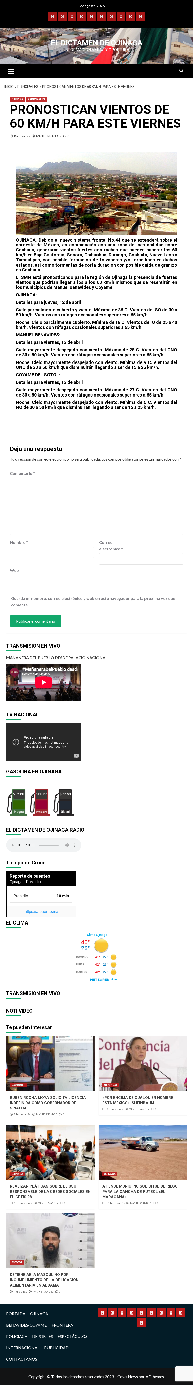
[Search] (181, 71)
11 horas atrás (23, 1203)
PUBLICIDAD (56, 1347)
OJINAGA (17, 99)
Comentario (22, 473)
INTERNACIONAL (22, 1347)
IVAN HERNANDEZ (48, 136)
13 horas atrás (115, 1203)
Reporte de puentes (30, 876)
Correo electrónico (111, 545)
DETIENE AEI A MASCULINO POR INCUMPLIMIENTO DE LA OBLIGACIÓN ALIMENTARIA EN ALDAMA (44, 1280)
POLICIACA (16, 1336)
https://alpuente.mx (41, 911)
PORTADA (15, 1313)
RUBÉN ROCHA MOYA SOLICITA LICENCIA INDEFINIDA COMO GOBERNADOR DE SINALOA (48, 1102)
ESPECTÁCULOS (72, 1336)
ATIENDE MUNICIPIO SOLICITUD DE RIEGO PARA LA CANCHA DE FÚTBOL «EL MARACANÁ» (140, 1191)
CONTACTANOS (21, 1359)
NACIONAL (18, 1085)
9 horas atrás (114, 1109)
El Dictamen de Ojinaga (96, 42)
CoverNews (127, 1376)
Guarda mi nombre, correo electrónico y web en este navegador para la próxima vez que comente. (93, 601)
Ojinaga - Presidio (25, 881)
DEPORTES (42, 1336)
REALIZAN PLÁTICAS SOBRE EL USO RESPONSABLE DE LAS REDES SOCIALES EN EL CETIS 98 (50, 1191)
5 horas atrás (22, 1114)
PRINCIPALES (36, 99)
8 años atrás (22, 136)
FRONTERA (62, 1325)
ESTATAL (17, 1262)
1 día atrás (20, 1291)
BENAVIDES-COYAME (26, 1325)
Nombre (19, 542)
